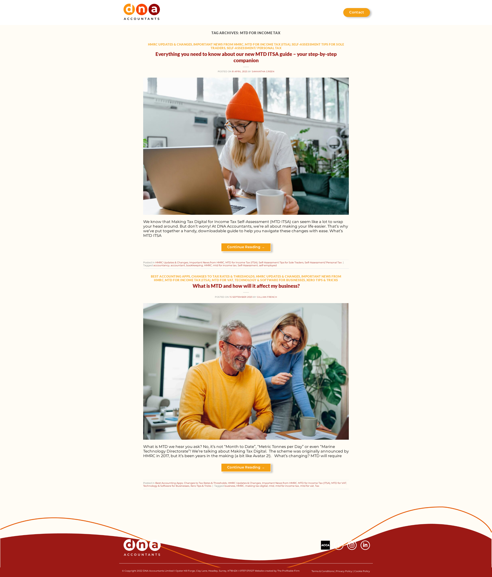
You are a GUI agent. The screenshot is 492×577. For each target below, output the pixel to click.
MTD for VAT (223, 280)
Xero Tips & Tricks (322, 280)
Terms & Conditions (323, 571)
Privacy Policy (344, 571)
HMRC (208, 265)
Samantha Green (263, 71)
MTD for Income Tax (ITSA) (268, 44)
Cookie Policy (362, 571)
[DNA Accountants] (141, 13)
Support (244, 12)
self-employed (268, 265)
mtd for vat (307, 485)
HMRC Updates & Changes (170, 44)
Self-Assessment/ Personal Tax (254, 48)
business (229, 485)
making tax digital (256, 485)
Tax (317, 485)
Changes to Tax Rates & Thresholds (223, 276)
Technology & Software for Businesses (270, 280)
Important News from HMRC (218, 44)
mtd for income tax (225, 265)
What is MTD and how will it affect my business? (246, 286)
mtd (271, 485)
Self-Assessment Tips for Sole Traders (281, 262)
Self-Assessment (248, 265)
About (226, 12)
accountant (178, 265)
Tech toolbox (268, 12)
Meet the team (298, 12)
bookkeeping (194, 265)
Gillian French (267, 297)
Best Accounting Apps (170, 276)
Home (209, 12)
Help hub (325, 12)
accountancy (161, 265)
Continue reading (246, 247)
